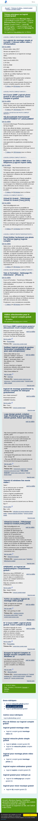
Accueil (5, 800)
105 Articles (17, 152)
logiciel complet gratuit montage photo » (18, 234)
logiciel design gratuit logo (20, 468)
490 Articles (16, 321)
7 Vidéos (8, 152)
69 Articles (16, 86)
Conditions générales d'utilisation (16, 801)
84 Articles (16, 192)
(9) (18, 733)
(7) (19, 748)
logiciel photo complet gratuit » (14, 91)
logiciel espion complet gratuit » (15, 157)
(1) (18, 760)
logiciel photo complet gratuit (20, 344)
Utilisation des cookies (27, 802)
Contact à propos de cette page (14, 804)
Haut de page (30, 385)
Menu (33, 2)
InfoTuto (10, 377)
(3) (18, 770)
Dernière (6, 689)
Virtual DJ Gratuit (13, 556)
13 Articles (16, 229)
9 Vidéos (8, 86)
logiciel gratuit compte (19, 676)
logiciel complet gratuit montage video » (17, 37)
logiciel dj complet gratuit (20, 559)
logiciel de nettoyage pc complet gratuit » (18, 270)
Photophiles (10, 341)
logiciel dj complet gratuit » (13, 195)
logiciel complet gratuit (18, 381)
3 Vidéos (8, 192)
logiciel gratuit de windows (15, 513)
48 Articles (16, 267)
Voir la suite (7, 339)
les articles (17, 32)
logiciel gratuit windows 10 (21, 674)
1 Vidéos (8, 267)
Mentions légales (15, 800)
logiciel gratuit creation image (18, 472)
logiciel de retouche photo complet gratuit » (16, 113)
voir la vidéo (6, 47)
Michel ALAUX (12, 672)
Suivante (25, 687)
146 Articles (17, 109)
